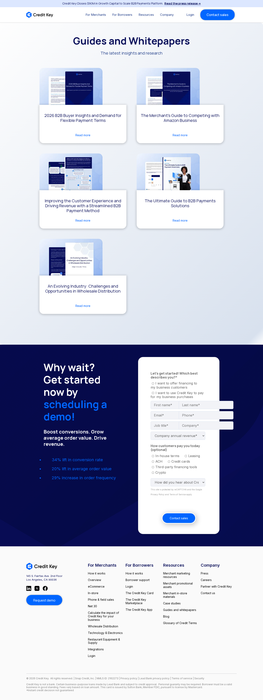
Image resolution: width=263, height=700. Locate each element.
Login (190, 15)
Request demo (44, 600)
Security (199, 678)
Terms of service (182, 678)
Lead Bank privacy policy (154, 678)
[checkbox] (176, 385)
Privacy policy (128, 678)
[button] (95, 15)
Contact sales (217, 15)
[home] (39, 15)
